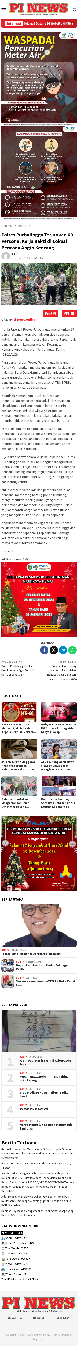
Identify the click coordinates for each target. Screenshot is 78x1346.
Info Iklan (63, 1318)
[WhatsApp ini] (72, 650)
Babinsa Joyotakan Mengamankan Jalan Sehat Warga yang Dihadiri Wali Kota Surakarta (15, 803)
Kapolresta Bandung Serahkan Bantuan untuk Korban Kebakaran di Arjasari (58, 803)
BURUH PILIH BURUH (33, 1109)
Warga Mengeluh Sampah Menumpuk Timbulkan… (45, 1126)
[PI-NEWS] (39, 9)
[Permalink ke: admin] (5, 256)
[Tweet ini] (54, 650)
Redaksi (38, 1318)
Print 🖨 (50, 313)
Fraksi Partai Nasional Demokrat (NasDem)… (32, 954)
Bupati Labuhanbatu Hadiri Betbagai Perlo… (42, 967)
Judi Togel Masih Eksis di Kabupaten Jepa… (45, 1062)
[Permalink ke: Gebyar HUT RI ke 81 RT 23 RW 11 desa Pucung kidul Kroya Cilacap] (59, 712)
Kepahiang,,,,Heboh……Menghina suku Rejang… (43, 1078)
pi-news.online (24, 319)
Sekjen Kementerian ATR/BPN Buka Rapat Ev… (46, 983)
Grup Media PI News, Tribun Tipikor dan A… (44, 1094)
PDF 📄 (69, 313)
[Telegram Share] (63, 650)
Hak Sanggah (15, 1318)
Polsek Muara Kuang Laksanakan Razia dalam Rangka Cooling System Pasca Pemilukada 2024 (62, 670)
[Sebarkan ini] (44, 650)
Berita (5, 950)
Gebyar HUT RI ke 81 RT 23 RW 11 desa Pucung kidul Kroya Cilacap (58, 728)
